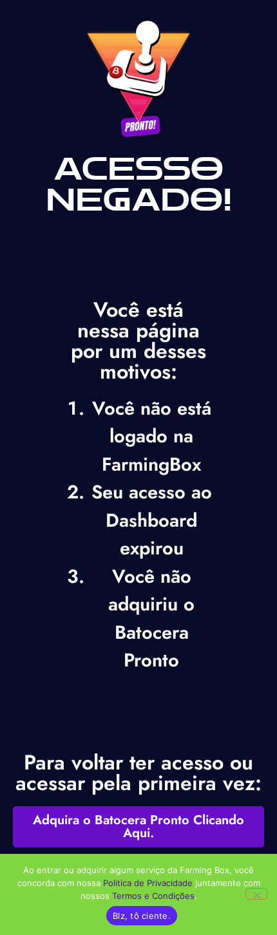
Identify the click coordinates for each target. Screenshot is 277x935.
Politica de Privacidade (148, 883)
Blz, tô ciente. (142, 916)
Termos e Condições (153, 896)
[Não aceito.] (256, 894)
